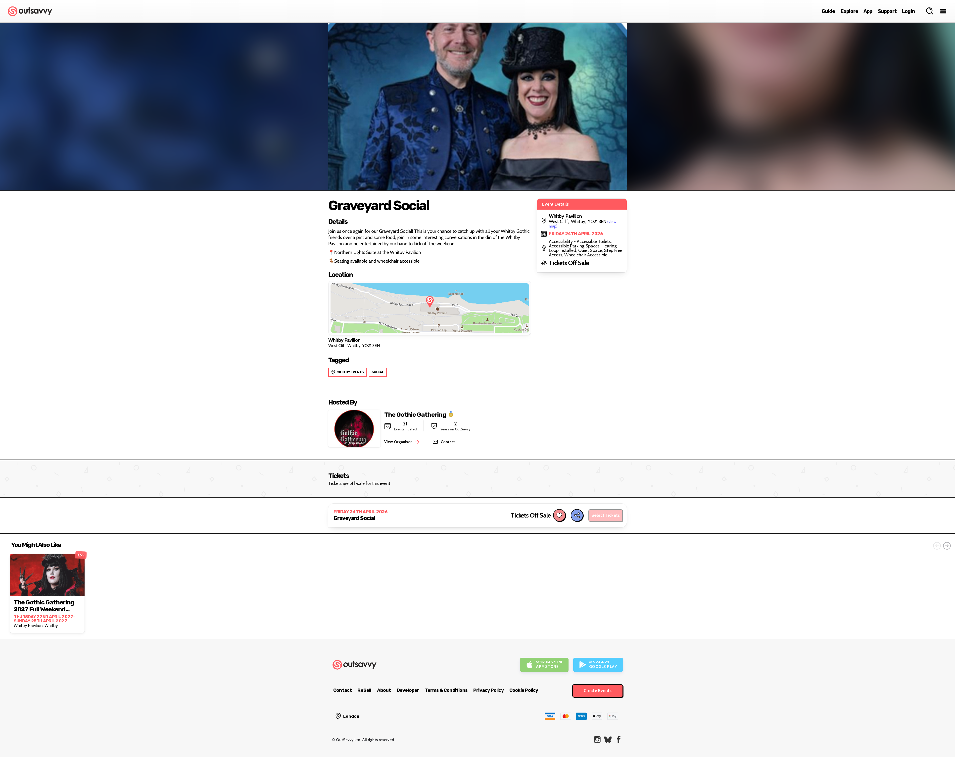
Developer (408, 690)
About (384, 690)
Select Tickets (605, 515)
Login (908, 11)
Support (887, 11)
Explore (849, 11)
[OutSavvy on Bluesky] (608, 739)
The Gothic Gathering (415, 414)
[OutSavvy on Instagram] (597, 739)
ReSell (364, 690)
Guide (828, 11)
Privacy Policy (488, 690)
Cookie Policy (523, 690)
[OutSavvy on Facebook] (618, 739)
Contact (342, 690)
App (867, 11)
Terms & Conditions (446, 690)
